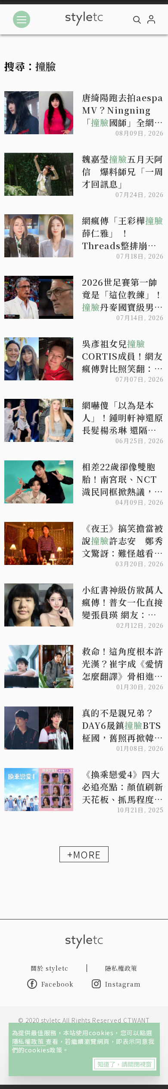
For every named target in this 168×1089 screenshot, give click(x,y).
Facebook (57, 984)
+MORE (84, 854)
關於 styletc (49, 968)
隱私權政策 (29, 1041)
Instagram (123, 984)
